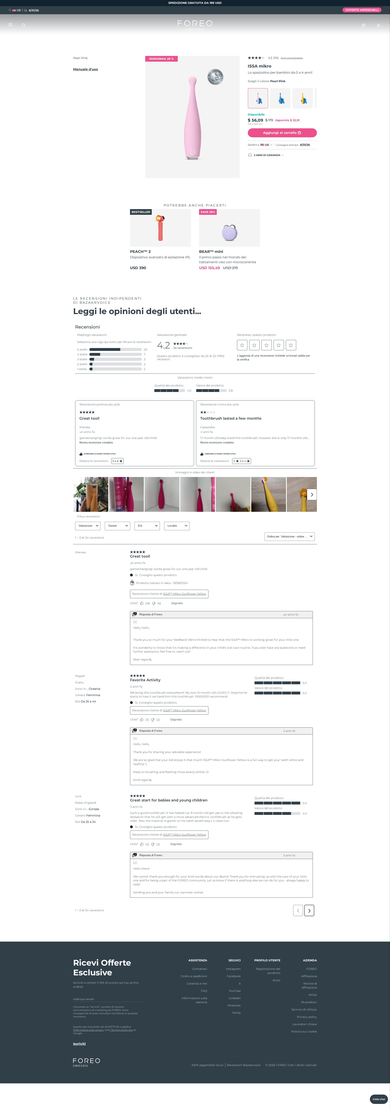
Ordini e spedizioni (194, 976)
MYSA (313, 995)
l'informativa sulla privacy (88, 1030)
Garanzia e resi (197, 983)
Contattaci (199, 969)
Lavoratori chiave (304, 1024)
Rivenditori (309, 1002)
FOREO (311, 969)
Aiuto (276, 980)
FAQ (204, 991)
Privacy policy (307, 1017)
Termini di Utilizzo (304, 1009)
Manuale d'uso (85, 69)
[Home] (195, 26)
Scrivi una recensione (292, 58)
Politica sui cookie (304, 1031)
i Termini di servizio (121, 1030)
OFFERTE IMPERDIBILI (362, 10)
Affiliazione (309, 976)
